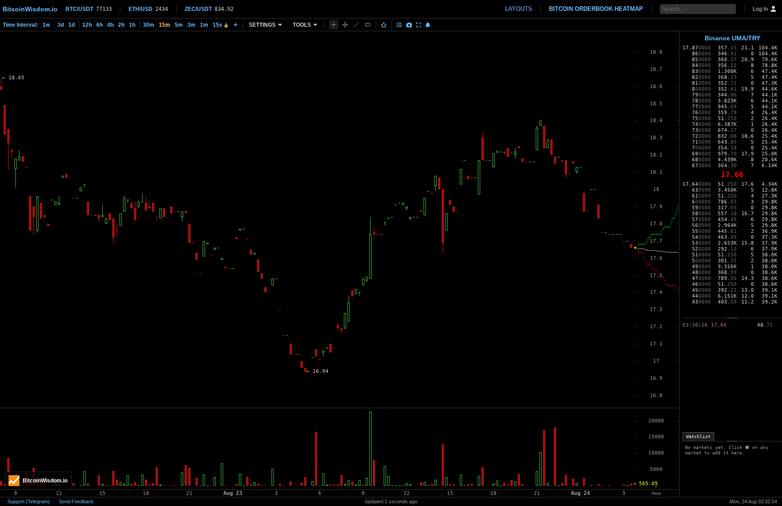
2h (121, 25)
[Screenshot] (409, 25)
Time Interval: (20, 25)
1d (71, 25)
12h (87, 25)
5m (179, 25)
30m (148, 25)
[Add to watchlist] (384, 25)
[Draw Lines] (356, 24)
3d (60, 25)
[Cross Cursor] (333, 24)
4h (110, 25)
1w (46, 25)
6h (99, 25)
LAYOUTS (518, 8)
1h (132, 25)
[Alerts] (427, 25)
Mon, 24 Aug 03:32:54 (753, 501)
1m (204, 25)
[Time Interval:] (235, 24)
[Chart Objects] (399, 25)
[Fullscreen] (418, 25)
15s (221, 25)
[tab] (698, 436)
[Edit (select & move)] (345, 24)
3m (191, 25)
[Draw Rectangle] (367, 24)
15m (164, 25)
